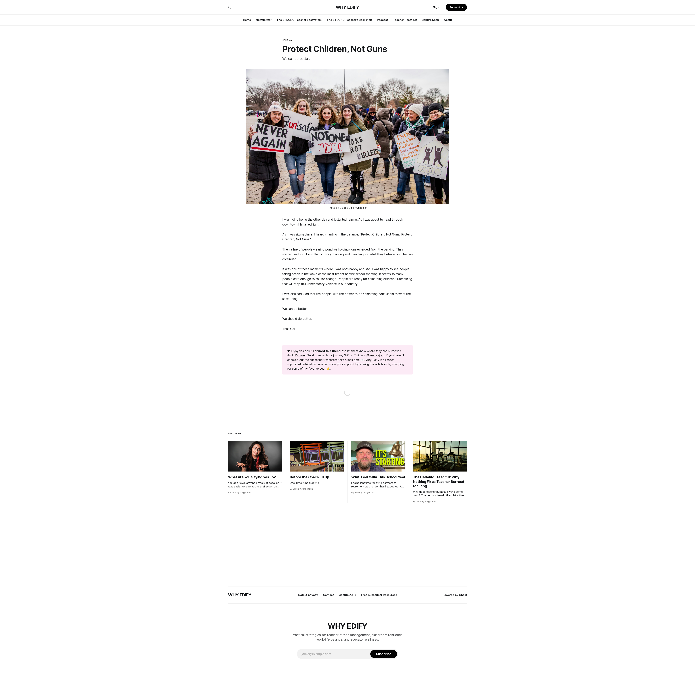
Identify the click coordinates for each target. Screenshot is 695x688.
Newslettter (263, 20)
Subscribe (456, 7)
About (448, 20)
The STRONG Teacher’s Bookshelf (349, 20)
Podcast (382, 20)
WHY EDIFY (347, 7)
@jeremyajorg (375, 355)
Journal (287, 40)
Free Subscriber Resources (379, 595)
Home (247, 20)
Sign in (437, 7)
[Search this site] (229, 7)
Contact (328, 595)
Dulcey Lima (347, 207)
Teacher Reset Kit (405, 20)
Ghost (463, 595)
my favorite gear (314, 368)
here (357, 360)
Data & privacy (308, 595)
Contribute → (347, 595)
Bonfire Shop (430, 20)
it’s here (300, 355)
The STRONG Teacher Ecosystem (299, 20)
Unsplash (361, 207)
